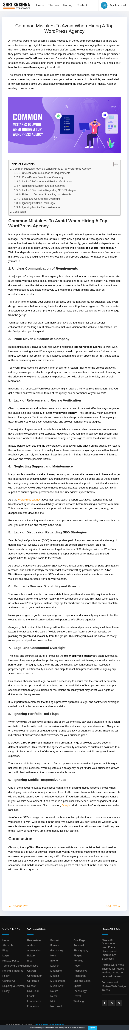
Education (33, 1006)
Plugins (77, 955)
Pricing (68, 5)
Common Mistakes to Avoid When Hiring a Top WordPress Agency (52, 168)
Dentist (31, 985)
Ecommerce (34, 1001)
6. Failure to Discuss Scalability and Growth (45, 194)
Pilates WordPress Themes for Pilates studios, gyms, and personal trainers (113, 970)
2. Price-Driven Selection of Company (41, 177)
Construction (34, 975)
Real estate (34, 940)
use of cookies (79, 1028)
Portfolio (78, 960)
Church (31, 970)
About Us (7, 945)
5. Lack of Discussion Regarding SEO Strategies (47, 190)
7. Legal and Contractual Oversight (39, 198)
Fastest (54, 940)
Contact (81, 5)
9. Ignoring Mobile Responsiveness (39, 207)
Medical (54, 975)
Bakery (31, 955)
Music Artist (57, 985)
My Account (118, 5)
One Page (79, 940)
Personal (78, 945)
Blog (5, 950)
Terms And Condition (14, 965)
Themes (53, 5)
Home (40, 5)
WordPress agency (29, 499)
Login (5, 955)
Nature (54, 991)
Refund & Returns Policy (12, 973)
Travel (77, 996)
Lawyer (54, 965)
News (53, 996)
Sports (77, 985)
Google (66, 805)
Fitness (54, 945)
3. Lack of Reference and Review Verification (45, 181)
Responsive (80, 970)
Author (31, 945)
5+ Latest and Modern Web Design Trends (114, 986)
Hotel (53, 955)
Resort (77, 965)
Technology (80, 991)
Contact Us (9, 980)
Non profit (56, 1006)
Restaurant (79, 975)
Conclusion (19, 211)
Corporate (33, 980)
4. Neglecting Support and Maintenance (42, 185)
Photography (80, 950)
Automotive (33, 950)
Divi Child (33, 991)
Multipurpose (57, 980)
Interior (54, 960)
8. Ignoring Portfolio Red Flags (37, 203)
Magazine (56, 970)
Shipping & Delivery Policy (13, 988)
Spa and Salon (81, 980)
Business (32, 965)
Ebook (31, 996)
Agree (92, 1028)
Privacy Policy (10, 960)
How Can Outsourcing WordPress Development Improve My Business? (109, 949)
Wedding (78, 1001)
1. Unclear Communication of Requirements (44, 172)
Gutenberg (56, 950)
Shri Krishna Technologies (49, 1024)
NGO (53, 1001)
